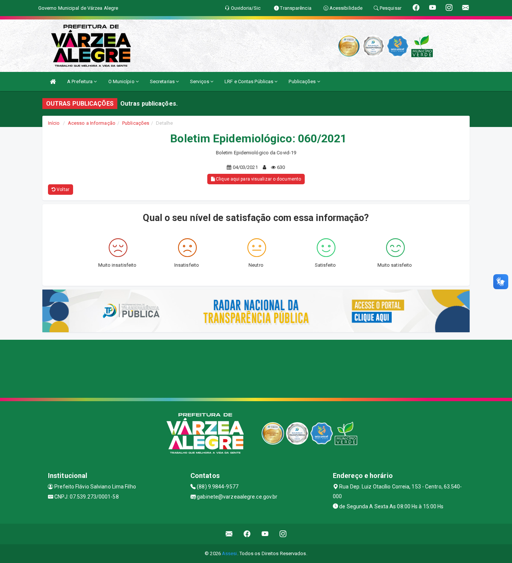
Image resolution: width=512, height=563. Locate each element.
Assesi (229, 553)
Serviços (200, 81)
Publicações (303, 81)
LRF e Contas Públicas (249, 81)
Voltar (62, 189)
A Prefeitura (80, 81)
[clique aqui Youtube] (265, 534)
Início (54, 123)
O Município (122, 81)
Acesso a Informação (91, 123)
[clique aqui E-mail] (229, 534)
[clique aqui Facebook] (247, 534)
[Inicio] (53, 81)
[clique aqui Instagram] (283, 534)
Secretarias (163, 81)
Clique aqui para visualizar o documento (258, 179)
